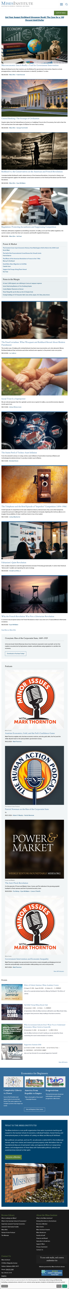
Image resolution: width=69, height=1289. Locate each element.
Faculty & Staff (40, 1235)
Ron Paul (5, 272)
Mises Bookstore (41, 1232)
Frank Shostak (21, 75)
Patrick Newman (29, 815)
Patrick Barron (7, 255)
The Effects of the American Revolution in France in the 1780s (21, 258)
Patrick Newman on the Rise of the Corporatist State (27, 809)
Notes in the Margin (11, 279)
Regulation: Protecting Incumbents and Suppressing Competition (28, 227)
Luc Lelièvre (12, 353)
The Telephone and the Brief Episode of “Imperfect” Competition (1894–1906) (34, 506)
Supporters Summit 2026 (32, 1044)
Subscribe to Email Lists (43, 1241)
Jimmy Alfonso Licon (15, 407)
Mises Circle (54, 1030)
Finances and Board (42, 1238)
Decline (59, 1286)
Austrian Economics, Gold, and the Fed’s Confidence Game (30, 733)
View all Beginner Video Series (34, 1109)
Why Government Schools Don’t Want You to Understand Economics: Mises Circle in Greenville (44, 1026)
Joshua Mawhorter (14, 517)
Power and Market (10, 880)
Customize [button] (4, 1286)
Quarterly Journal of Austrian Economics (13, 1224)
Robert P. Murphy (18, 815)
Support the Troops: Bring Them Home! (15, 269)
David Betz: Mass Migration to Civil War (15, 264)
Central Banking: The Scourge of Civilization (20, 118)
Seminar (58, 988)
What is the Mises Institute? (44, 1218)
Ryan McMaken (21, 183)
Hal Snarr (19, 236)
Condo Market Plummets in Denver (13, 289)
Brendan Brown (13, 461)
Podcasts (8, 666)
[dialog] (34, 1283)
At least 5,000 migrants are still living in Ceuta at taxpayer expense (22, 283)
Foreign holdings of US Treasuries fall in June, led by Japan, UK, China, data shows (26, 295)
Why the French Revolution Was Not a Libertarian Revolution (27, 616)
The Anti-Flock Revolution (16, 883)
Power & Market (10, 244)
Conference (29, 1050)
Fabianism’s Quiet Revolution (13, 562)
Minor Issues (8, 730)
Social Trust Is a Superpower (13, 398)
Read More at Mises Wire (8, 630)
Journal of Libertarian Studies (10, 1227)
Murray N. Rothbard (9, 261)
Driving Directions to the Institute (46, 1221)
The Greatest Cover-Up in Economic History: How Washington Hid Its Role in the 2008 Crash (31, 248)
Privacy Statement (42, 1247)
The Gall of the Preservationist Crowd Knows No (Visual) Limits (22, 253)
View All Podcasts (59, 971)
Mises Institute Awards (43, 1229)
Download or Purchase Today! (15, 653)
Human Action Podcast (8, 1232)
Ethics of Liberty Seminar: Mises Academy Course (41, 985)
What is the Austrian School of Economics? (13, 1221)
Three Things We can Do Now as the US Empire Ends (18, 292)
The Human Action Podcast (12, 806)
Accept (65, 1286)
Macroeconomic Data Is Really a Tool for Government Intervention (30, 65)
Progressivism (52, 1090)
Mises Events (40, 1227)
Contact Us (39, 1250)
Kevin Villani (6, 250)
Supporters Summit (40, 1050)
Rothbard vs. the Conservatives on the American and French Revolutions (32, 171)
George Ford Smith (22, 128)
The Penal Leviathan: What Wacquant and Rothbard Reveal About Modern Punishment (33, 344)
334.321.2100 (9, 1269)
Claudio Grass (7, 266)
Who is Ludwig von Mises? (9, 1218)
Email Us (3, 1276)
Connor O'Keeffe (35, 891)
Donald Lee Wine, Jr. (15, 571)
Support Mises (61, 13)
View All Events (63, 1062)
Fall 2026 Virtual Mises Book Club (36, 1005)
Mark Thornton (17, 741)
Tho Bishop (16, 891)
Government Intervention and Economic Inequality (27, 959)
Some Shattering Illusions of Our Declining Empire (17, 286)
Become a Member (13, 1157)
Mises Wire (12, 75)
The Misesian (5, 1235)
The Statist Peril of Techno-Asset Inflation (19, 452)
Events (4, 980)
